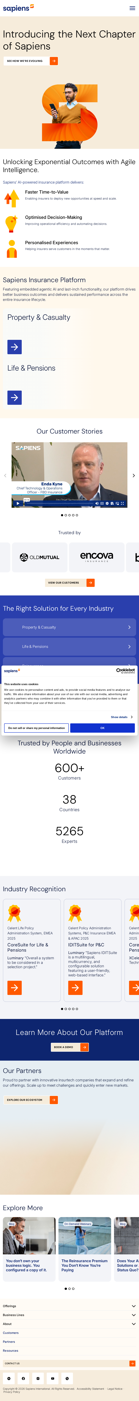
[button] (62, 142)
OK (102, 728)
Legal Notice (115, 1388)
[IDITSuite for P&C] (93, 950)
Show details (119, 717)
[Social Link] (8, 1378)
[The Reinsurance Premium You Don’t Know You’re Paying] (84, 1249)
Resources (10, 1351)
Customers (11, 1333)
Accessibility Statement (90, 1388)
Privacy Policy (11, 1392)
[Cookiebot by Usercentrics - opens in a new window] (119, 671)
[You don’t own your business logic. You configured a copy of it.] (29, 1249)
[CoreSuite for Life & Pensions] (32, 950)
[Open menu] (132, 8)
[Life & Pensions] (69, 384)
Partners (9, 1342)
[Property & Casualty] (69, 333)
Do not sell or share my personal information (36, 728)
